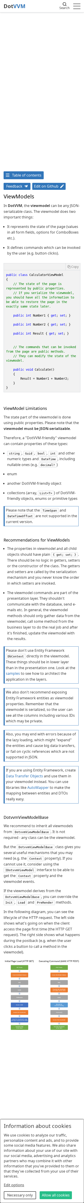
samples (13, 673)
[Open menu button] (76, 6)
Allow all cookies (56, 1195)
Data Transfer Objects (24, 776)
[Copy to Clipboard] (72, 266)
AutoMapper (38, 787)
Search (64, 8)
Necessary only (20, 1195)
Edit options (14, 1184)
